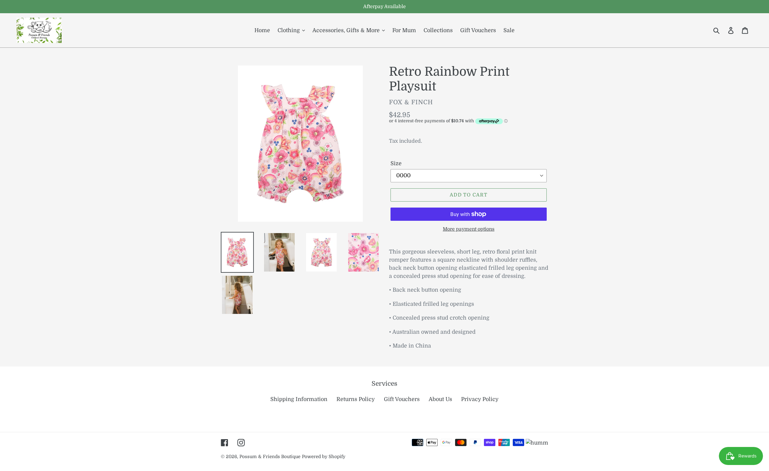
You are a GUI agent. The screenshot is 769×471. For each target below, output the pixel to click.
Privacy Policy (480, 399)
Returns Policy (355, 399)
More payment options (468, 229)
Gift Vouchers (402, 399)
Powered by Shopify (323, 456)
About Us (440, 399)
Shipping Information (298, 399)
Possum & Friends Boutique (269, 456)
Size (396, 163)
